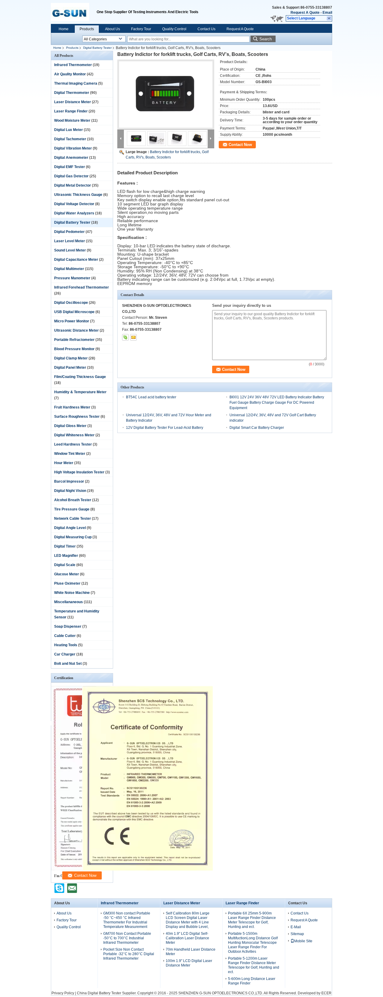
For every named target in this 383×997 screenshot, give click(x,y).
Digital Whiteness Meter (74, 435)
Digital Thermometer (71, 93)
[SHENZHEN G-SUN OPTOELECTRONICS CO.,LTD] (329, 18)
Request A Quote (305, 12)
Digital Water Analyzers (74, 213)
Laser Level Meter (69, 241)
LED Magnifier (66, 556)
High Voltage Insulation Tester (79, 472)
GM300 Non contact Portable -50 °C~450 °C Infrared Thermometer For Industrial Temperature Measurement (126, 920)
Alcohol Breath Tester (72, 500)
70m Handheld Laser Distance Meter (190, 951)
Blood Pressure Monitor (74, 349)
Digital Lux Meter (68, 130)
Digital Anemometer (71, 158)
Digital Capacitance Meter (76, 259)
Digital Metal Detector (72, 185)
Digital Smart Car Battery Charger (257, 428)
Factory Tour (141, 29)
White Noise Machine (72, 593)
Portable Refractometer (74, 340)
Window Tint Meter (69, 454)
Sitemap (297, 934)
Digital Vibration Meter (73, 148)
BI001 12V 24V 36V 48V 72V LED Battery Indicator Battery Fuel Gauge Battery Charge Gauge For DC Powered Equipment (277, 402)
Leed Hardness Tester (73, 444)
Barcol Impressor (69, 481)
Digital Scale (64, 565)
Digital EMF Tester (69, 167)
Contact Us (206, 29)
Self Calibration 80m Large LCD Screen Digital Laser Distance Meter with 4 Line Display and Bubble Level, (187, 920)
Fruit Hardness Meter (72, 407)
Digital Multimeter (69, 269)
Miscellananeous (68, 602)
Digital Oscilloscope (71, 303)
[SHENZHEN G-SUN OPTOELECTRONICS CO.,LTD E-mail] (133, 337)
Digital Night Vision (70, 491)
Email (327, 12)
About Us (112, 29)
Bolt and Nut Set (68, 663)
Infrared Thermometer (73, 65)
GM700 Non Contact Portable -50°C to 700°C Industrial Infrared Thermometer (127, 938)
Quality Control (174, 29)
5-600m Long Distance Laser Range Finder (251, 981)
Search (265, 39)
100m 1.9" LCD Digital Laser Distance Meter (189, 963)
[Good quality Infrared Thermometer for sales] (147, 869)
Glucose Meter (66, 574)
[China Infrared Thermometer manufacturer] (74, 12)
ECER (326, 993)
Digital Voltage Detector (74, 204)
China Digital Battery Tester (99, 993)
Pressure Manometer (72, 278)
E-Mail (296, 927)
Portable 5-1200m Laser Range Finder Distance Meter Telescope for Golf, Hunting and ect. (253, 965)
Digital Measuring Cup (73, 537)
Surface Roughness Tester (77, 416)
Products (87, 29)
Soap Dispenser (67, 626)
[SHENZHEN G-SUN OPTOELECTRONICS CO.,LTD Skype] (125, 337)
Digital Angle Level (70, 528)
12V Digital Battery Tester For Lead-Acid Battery (164, 428)
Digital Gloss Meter (70, 426)
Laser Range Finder (71, 111)
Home (64, 29)
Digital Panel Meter (70, 367)
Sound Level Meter (70, 250)
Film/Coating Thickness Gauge (80, 377)
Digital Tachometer (70, 139)
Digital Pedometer (69, 232)
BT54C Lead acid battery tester (151, 397)
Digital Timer (65, 546)
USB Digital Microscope (74, 312)
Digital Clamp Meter (71, 358)
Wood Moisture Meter (72, 120)
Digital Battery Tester (97, 47)
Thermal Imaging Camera (75, 83)
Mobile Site (303, 941)
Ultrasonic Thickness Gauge (78, 195)
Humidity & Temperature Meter (80, 392)
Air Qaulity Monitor (70, 74)
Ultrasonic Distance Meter (76, 330)
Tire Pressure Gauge (71, 509)
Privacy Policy (62, 993)
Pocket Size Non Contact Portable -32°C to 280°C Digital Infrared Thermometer (128, 954)
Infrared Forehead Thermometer (81, 287)
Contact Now (240, 144)
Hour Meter (63, 463)
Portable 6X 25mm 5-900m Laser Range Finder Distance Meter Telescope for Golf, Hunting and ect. (252, 920)
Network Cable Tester (72, 518)
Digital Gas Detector (71, 176)
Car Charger (64, 654)
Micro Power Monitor (71, 321)
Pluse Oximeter (67, 583)
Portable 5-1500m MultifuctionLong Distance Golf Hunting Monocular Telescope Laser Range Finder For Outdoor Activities (253, 943)
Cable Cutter (65, 636)
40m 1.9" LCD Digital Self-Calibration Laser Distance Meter (187, 938)
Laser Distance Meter (72, 102)
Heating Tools (65, 645)
